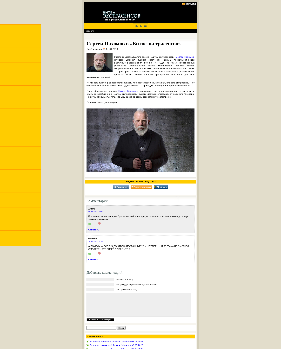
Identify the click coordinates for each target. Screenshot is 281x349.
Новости (90, 31)
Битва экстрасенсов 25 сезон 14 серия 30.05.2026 (116, 345)
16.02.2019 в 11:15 (95, 241)
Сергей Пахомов (185, 57)
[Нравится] (89, 223)
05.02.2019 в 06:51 (95, 212)
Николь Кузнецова (128, 91)
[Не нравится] (99, 223)
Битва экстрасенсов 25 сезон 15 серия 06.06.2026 (116, 341)
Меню (138, 25)
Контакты (191, 4)
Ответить (93, 229)
